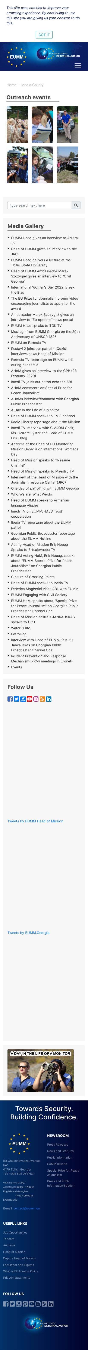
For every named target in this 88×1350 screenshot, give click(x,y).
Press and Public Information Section (60, 1183)
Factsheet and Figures (18, 1265)
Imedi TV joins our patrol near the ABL (42, 382)
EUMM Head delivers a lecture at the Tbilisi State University (41, 262)
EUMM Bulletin (57, 1164)
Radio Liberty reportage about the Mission (45, 422)
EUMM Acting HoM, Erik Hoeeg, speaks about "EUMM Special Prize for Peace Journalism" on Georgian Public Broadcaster (43, 563)
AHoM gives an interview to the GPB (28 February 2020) (44, 373)
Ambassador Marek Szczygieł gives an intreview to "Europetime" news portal (42, 317)
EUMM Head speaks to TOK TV (36, 325)
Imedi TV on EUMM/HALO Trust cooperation (36, 513)
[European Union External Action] (44, 1323)
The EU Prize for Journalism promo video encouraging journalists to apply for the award (44, 303)
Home (11, 85)
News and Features (60, 1151)
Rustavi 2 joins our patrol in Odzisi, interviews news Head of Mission (39, 351)
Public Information (59, 1157)
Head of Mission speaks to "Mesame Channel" (40, 462)
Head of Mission (14, 1252)
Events (16, 667)
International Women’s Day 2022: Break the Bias (43, 289)
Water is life (20, 628)
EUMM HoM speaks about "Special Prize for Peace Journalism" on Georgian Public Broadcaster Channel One (44, 606)
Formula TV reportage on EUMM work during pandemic (42, 362)
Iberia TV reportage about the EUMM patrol (41, 525)
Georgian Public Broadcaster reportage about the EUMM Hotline (43, 536)
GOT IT (44, 35)
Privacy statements (16, 1277)
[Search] (76, 205)
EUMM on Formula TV (28, 342)
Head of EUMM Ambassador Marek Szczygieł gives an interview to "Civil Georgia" (41, 276)
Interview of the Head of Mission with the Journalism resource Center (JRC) (44, 479)
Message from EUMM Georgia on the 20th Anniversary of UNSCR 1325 (45, 334)
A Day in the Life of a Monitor (35, 410)
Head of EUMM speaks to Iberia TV (39, 583)
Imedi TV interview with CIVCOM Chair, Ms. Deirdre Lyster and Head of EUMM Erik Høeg (42, 433)
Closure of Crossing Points (32, 577)
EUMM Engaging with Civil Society (39, 595)
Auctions (9, 1245)
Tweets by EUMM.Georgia (28, 933)
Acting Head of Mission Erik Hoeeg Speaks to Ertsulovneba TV (39, 547)
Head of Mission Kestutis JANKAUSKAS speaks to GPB (43, 619)
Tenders (8, 1239)
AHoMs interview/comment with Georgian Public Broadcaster (45, 401)
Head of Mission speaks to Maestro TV (42, 471)
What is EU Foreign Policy (20, 1271)
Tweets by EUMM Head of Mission (35, 821)
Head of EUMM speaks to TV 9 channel (43, 416)
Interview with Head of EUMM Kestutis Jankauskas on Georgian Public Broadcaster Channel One (42, 645)
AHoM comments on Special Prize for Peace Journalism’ (41, 390)
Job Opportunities (15, 1232)
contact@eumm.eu (26, 1208)
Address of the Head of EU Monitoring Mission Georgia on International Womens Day (44, 449)
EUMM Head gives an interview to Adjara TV (44, 240)
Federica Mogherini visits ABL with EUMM (44, 589)
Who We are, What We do (31, 494)
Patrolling (18, 634)
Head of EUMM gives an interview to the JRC (44, 251)
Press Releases (57, 1144)
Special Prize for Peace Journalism (63, 1172)
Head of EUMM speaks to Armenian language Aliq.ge (40, 502)
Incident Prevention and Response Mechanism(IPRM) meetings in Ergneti (41, 658)
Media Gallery (32, 85)
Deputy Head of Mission (19, 1258)
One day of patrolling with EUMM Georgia (45, 488)
